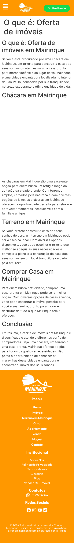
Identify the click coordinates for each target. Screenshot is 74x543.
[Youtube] (40, 510)
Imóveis (37, 412)
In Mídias (61, 530)
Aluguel (37, 439)
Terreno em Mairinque (37, 418)
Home (37, 407)
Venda (37, 434)
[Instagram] (34, 510)
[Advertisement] (37, 139)
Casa (37, 423)
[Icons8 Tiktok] (45, 510)
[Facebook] (29, 510)
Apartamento (37, 428)
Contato (37, 444)
